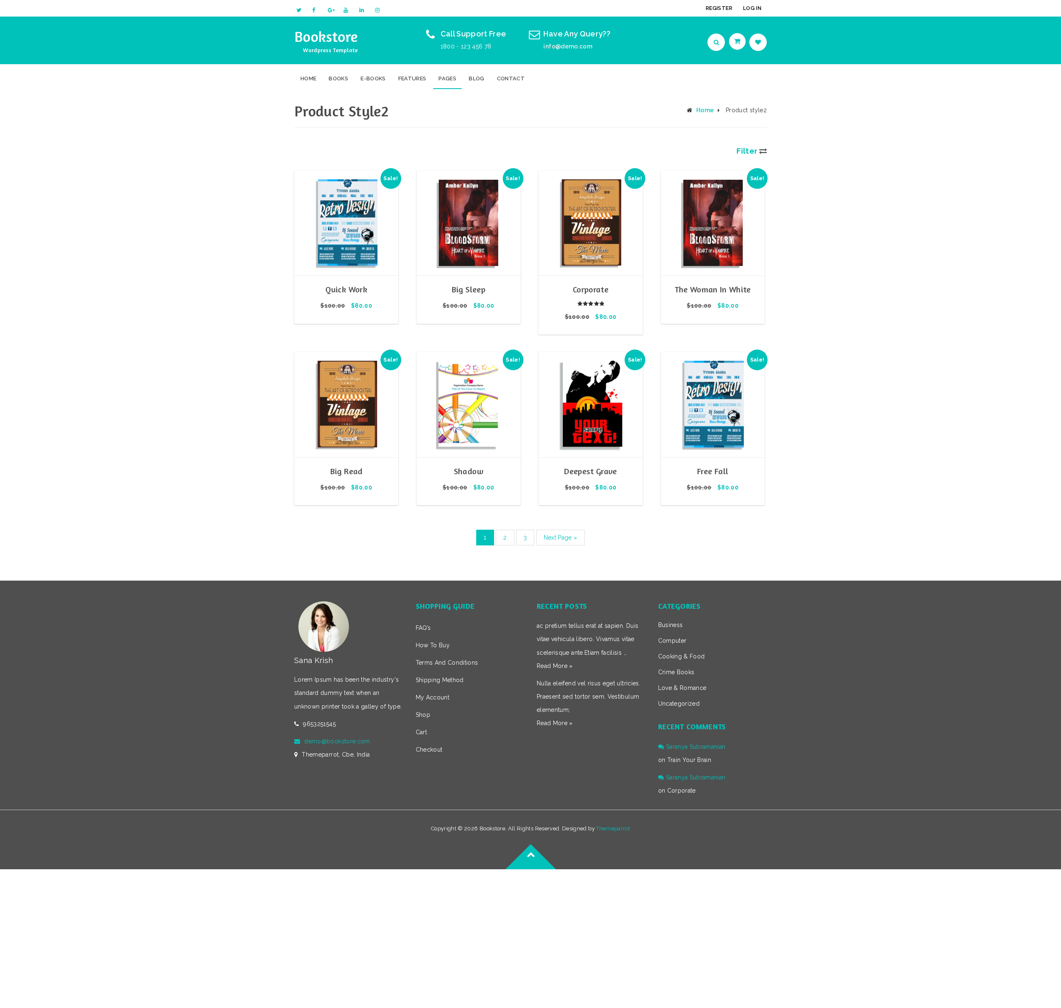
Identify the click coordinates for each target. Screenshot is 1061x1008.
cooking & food (681, 656)
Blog (476, 78)
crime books (676, 672)
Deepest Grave (590, 471)
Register (719, 8)
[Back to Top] (530, 869)
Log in (752, 8)
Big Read (346, 471)
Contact (511, 78)
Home (308, 78)
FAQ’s (423, 628)
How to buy (433, 645)
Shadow (468, 471)
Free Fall (712, 471)
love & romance (682, 688)
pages (447, 78)
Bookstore (326, 36)
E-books (373, 78)
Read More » (555, 666)
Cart (421, 732)
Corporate (590, 289)
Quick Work (346, 289)
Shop (423, 714)
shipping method (440, 680)
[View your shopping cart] (738, 41)
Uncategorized (679, 703)
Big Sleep (468, 289)
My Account (433, 697)
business (670, 625)
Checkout (429, 749)
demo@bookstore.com (337, 741)
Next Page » (560, 537)
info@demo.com (567, 46)
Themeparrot (613, 828)
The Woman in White (713, 289)
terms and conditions (447, 662)
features (412, 78)
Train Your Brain (689, 760)
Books (338, 78)
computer (672, 640)
